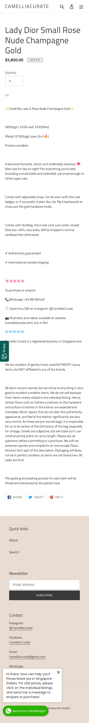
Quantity (10, 72)
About (13, 540)
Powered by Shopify (58, 708)
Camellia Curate (19, 642)
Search (14, 552)
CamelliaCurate (27, 6)
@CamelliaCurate (21, 627)
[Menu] (81, 6)
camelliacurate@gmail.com (27, 656)
